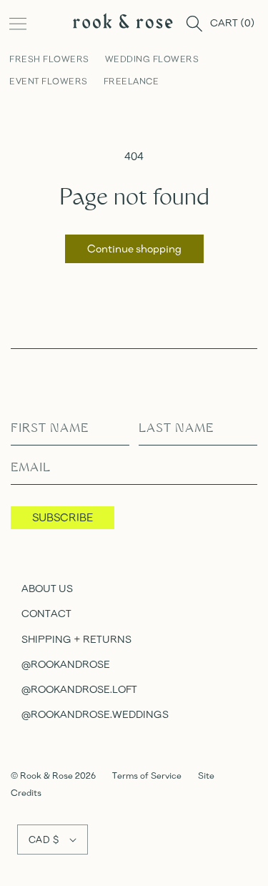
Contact (46, 613)
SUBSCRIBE (62, 517)
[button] (18, 23)
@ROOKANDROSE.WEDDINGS (95, 714)
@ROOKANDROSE (65, 664)
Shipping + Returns (76, 639)
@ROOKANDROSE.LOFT (79, 689)
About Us (47, 588)
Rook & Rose (47, 775)
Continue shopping (134, 248)
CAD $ (44, 839)
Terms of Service (147, 775)
